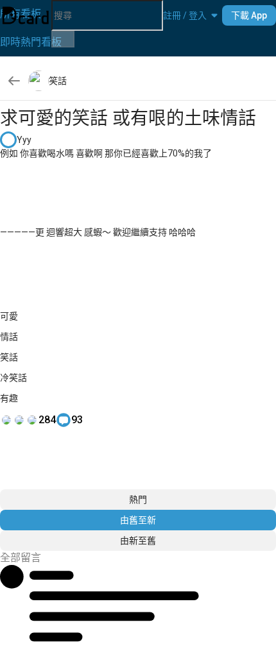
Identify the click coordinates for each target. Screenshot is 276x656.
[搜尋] (62, 39)
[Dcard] (25, 15)
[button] (185, 15)
